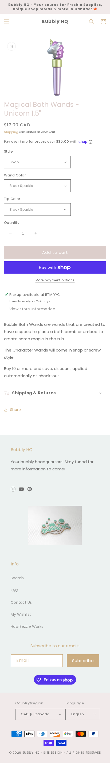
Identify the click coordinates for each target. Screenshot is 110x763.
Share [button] (15, 409)
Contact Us (21, 602)
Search (17, 578)
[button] (7, 22)
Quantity (11, 222)
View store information (32, 309)
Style (8, 151)
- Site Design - (53, 752)
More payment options (55, 280)
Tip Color (12, 198)
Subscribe (83, 660)
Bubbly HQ (31, 752)
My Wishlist (21, 614)
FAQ (14, 590)
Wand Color (15, 175)
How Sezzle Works (27, 626)
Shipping (11, 132)
